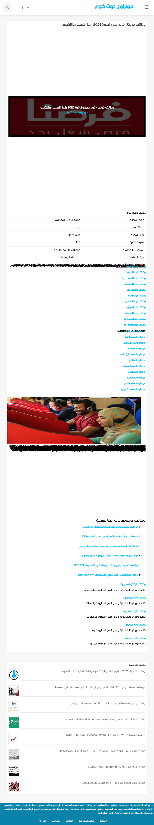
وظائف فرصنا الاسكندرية (134, 278)
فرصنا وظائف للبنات (137, 372)
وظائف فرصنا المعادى (135, 301)
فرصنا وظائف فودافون (135, 383)
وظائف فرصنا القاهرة (136, 267)
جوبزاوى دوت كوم (114, 6)
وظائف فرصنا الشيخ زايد (135, 325)
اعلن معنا (56, 821)
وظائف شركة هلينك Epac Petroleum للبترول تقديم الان (115, 767)
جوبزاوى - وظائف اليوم (107, 805)
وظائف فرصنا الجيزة (136, 272)
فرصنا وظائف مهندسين (134, 343)
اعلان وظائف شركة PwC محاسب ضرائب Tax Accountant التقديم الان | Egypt (104, 735)
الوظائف (69, 821)
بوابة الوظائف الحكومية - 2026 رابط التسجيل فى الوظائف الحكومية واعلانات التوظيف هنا (100, 687)
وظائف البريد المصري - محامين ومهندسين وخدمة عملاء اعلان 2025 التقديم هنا (105, 719)
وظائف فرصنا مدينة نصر (134, 319)
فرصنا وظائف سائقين (136, 349)
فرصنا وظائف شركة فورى (133, 389)
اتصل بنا (101, 813)
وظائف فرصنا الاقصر (136, 290)
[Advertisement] (77, 61)
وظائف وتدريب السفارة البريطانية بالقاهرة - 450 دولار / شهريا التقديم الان (108, 703)
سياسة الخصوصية (86, 821)
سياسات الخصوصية (54, 809)
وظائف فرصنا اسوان (136, 296)
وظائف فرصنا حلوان (136, 307)
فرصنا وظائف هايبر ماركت (133, 366)
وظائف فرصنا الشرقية (135, 284)
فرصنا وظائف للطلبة (136, 378)
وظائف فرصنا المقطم (135, 313)
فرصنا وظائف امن (137, 360)
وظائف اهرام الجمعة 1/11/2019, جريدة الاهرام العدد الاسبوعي (113, 783)
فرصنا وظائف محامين (135, 337)
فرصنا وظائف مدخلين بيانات (133, 354)
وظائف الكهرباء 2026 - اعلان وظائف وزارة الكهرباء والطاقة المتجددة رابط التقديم (103, 671)
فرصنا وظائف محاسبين (135, 331)
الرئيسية (103, 821)
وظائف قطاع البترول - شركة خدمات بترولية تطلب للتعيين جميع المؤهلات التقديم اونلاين (101, 751)
